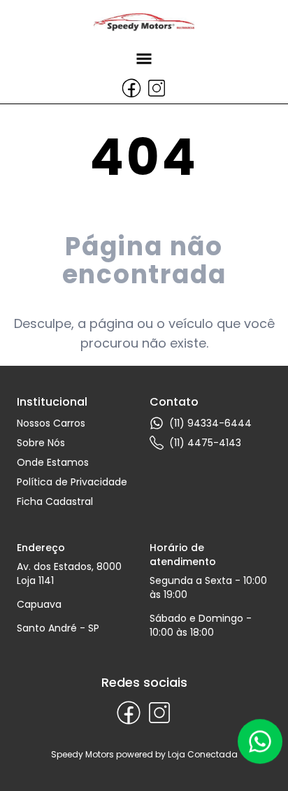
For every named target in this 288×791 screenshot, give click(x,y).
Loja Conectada (203, 754)
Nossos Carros (51, 423)
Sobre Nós (41, 443)
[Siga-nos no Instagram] (156, 88)
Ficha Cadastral (55, 501)
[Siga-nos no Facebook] (131, 88)
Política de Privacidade (72, 482)
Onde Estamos (53, 462)
